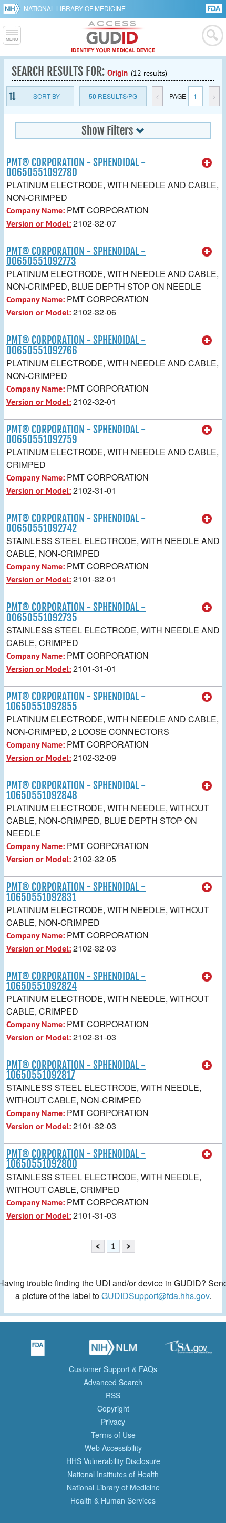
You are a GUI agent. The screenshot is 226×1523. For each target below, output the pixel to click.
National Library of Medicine (75, 8)
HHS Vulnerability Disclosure (113, 1461)
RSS (113, 1395)
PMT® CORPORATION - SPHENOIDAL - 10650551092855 (76, 701)
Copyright (113, 1408)
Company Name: (35, 210)
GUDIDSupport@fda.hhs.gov (155, 1296)
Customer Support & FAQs (113, 1369)
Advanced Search (113, 1382)
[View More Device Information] (207, 163)
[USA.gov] (188, 1351)
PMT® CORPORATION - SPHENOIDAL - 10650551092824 (76, 981)
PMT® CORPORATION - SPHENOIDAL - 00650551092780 (76, 167)
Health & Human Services (113, 1500)
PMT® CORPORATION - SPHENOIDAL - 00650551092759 (76, 434)
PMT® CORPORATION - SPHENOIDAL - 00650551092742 (76, 523)
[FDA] (214, 7)
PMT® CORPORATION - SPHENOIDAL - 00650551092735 (76, 612)
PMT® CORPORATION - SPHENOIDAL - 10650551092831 (76, 892)
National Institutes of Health (113, 1474)
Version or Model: (38, 223)
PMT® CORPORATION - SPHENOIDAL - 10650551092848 (76, 790)
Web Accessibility (113, 1448)
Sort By (46, 95)
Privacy (113, 1421)
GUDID (113, 37)
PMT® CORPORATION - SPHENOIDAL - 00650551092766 (76, 345)
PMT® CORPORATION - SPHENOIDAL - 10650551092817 (76, 1070)
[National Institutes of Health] (13, 8)
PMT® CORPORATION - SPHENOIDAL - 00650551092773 (76, 256)
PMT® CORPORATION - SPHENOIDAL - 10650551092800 (76, 1159)
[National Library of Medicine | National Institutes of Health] (113, 1351)
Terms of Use (113, 1434)
